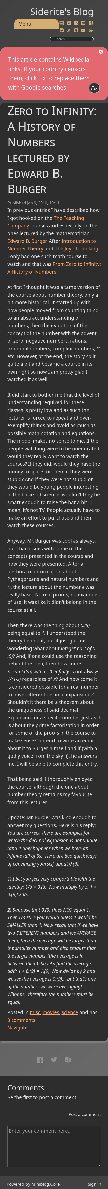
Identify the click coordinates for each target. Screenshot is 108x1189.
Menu (24, 23)
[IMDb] (83, 23)
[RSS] (69, 23)
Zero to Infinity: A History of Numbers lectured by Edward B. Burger (52, 149)
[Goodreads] (83, 30)
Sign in (94, 1184)
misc (35, 1012)
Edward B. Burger (26, 241)
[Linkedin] (76, 23)
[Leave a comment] (91, 30)
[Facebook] (91, 23)
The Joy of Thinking (76, 248)
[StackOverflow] (69, 30)
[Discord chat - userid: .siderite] (61, 23)
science (70, 1012)
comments (21, 1020)
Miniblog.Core (45, 1184)
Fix (94, 88)
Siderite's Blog (62, 11)
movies (51, 1012)
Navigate (17, 1027)
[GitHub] (76, 30)
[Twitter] (62, 30)
